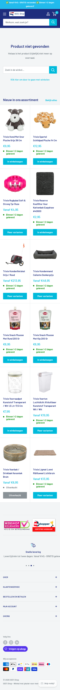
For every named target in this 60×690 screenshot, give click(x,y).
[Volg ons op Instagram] (11, 642)
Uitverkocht (15, 495)
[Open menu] (4, 14)
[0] (54, 14)
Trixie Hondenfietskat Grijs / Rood (14, 273)
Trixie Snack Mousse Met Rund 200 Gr (13, 337)
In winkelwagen (15, 161)
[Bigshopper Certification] (44, 517)
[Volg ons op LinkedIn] (17, 642)
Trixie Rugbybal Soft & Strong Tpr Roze (14, 202)
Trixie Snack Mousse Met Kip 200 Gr (43, 337)
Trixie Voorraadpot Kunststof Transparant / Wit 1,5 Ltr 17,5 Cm (14, 402)
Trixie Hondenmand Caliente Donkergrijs (43, 273)
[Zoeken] (53, 22)
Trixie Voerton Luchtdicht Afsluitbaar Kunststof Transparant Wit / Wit (44, 404)
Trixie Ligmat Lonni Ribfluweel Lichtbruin (44, 471)
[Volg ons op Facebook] (5, 642)
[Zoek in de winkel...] (53, 70)
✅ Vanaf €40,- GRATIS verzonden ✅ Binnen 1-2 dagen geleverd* (30, 4)
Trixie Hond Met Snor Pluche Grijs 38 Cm (13, 138)
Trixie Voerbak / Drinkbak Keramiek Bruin (12, 473)
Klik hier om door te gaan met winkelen (30, 79)
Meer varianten (15, 232)
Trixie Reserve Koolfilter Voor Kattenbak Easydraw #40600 (43, 206)
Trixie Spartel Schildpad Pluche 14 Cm (45, 138)
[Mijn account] (48, 14)
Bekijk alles (51, 100)
